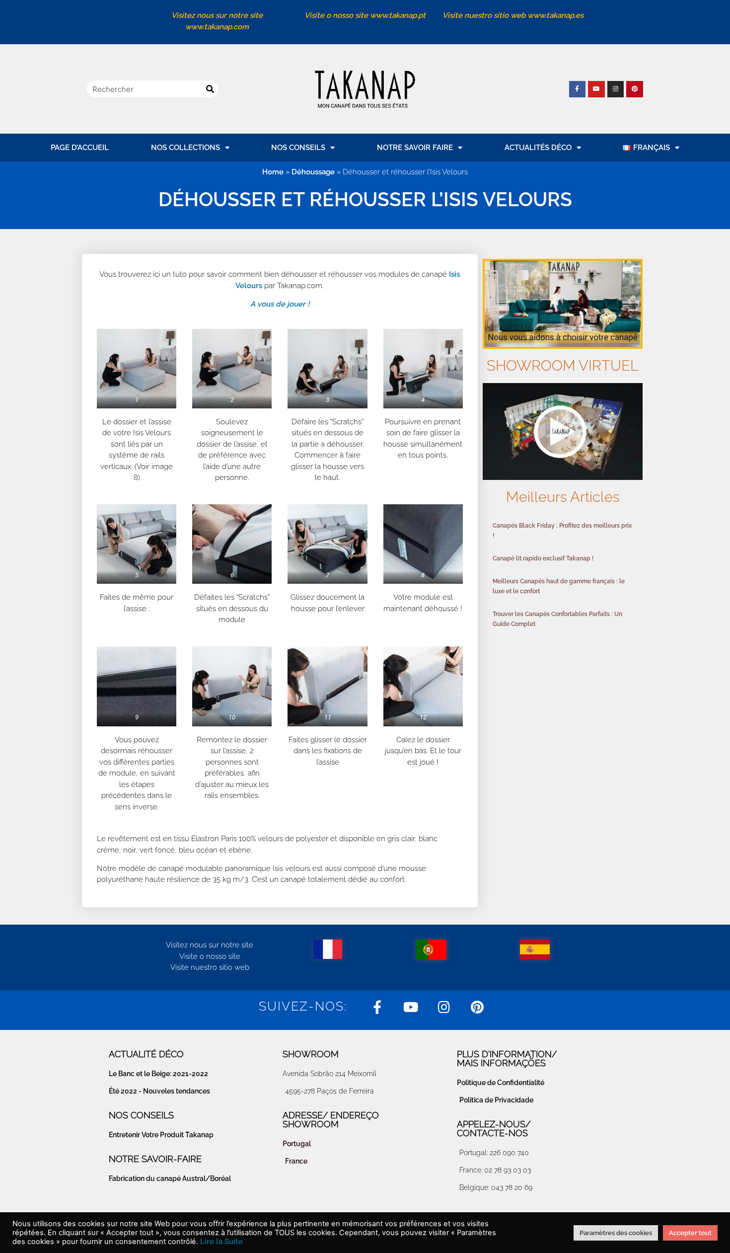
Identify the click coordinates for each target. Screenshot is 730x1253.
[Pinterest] (634, 89)
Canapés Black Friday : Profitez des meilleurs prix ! (562, 530)
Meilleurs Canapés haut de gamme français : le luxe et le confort (559, 586)
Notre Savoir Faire (415, 147)
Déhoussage (313, 171)
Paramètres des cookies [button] (616, 1233)
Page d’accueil (80, 147)
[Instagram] (615, 89)
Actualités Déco (538, 147)
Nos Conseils (298, 147)
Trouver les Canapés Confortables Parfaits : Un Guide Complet (557, 619)
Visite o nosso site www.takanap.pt (365, 15)
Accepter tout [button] (690, 1233)
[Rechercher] (210, 88)
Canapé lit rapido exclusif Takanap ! (543, 558)
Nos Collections (185, 147)
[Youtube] (596, 89)
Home (273, 171)
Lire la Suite (221, 1241)
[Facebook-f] (577, 89)
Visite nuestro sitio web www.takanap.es (513, 15)
